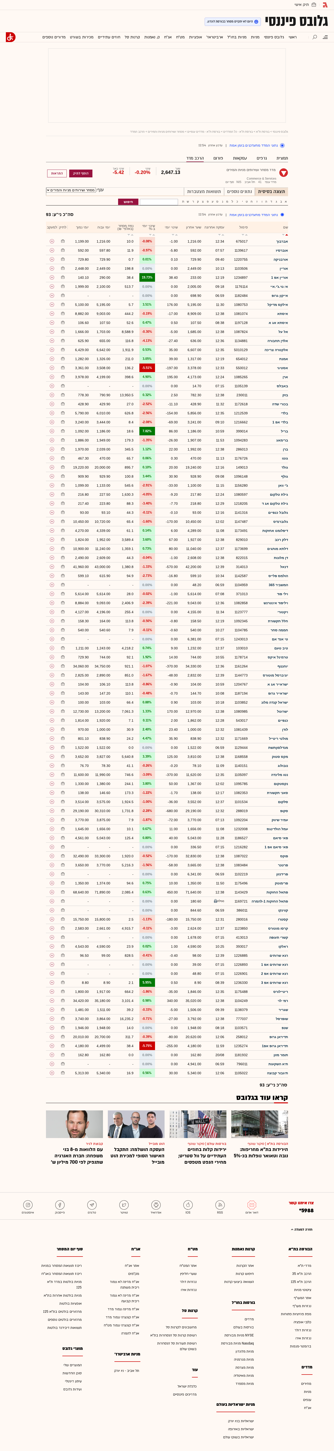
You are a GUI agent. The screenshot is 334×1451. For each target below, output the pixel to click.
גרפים (262, 158)
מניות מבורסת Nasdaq (237, 1343)
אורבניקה (281, 259)
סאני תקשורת (277, 793)
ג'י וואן (283, 485)
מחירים (306, 1383)
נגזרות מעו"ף (302, 1306)
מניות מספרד (244, 1383)
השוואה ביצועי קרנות (239, 1281)
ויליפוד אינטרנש (276, 603)
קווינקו (283, 910)
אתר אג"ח (132, 1265)
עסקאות (240, 158)
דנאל (284, 567)
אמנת (283, 359)
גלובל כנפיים (278, 513)
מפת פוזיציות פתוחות (296, 1314)
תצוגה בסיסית (271, 191)
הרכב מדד (195, 158)
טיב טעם (281, 648)
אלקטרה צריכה (276, 350)
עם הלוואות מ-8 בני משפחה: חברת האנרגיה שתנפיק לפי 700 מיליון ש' (77, 1155)
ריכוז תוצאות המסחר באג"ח (61, 1273)
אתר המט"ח (188, 1265)
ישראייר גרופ (278, 693)
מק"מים (133, 1273)
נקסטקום (281, 784)
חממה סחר (279, 630)
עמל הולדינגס (277, 829)
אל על (283, 332)
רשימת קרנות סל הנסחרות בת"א (173, 1335)
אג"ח (307, 1408)
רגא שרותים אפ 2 (274, 974)
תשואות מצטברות (204, 191)
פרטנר (283, 865)
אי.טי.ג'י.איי (279, 287)
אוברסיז (282, 250)
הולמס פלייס (278, 576)
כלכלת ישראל (187, 1386)
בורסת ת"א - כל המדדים (238, 131)
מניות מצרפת (244, 1367)
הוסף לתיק (81, 173)
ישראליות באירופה (241, 1429)
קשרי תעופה (278, 937)
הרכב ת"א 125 (301, 1281)
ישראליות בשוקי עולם (238, 1437)
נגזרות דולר (303, 1330)
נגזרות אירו (303, 1338)
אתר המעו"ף (302, 1298)
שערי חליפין (188, 1273)
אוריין (284, 268)
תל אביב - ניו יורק (126, 1370)
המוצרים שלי (73, 1365)
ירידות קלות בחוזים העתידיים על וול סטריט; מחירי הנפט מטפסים (202, 1155)
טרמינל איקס (278, 657)
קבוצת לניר (94, 1143)
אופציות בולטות (70, 1303)
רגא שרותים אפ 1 (274, 965)
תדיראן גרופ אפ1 (275, 1046)
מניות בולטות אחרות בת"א (63, 1295)
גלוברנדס (280, 522)
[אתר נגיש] (11, 37)
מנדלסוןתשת (278, 748)
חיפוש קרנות (245, 1273)
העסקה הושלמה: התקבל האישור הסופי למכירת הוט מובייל (138, 1155)
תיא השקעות (278, 1064)
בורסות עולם (216, 1143)
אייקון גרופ (280, 296)
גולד (284, 467)
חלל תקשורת (278, 621)
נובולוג (283, 766)
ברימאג (282, 440)
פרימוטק (281, 883)
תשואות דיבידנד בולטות (64, 1327)
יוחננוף (283, 666)
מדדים (249, 1319)
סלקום (283, 802)
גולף (284, 476)
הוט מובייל (157, 1143)
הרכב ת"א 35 (301, 1273)
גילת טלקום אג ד (275, 503)
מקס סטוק (280, 757)
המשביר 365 (278, 585)
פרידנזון (282, 874)
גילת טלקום (279, 494)
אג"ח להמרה (130, 1333)
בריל (284, 431)
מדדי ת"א (304, 1265)
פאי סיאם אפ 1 (276, 847)
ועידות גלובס (72, 1389)
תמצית (282, 158)
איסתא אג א (278, 323)
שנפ (285, 1028)
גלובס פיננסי (296, 21)
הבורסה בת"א (277, 1143)
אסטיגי (282, 368)
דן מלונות (281, 558)
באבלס (282, 386)
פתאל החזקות (277, 892)
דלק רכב (281, 540)
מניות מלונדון (244, 1351)
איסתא (282, 314)
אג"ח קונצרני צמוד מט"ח (121, 1325)
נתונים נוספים (239, 191)
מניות (307, 1391)
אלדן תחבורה (277, 341)
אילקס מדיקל (277, 305)
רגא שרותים (279, 955)
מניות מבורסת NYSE (239, 1335)
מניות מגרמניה (244, 1359)
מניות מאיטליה (244, 1375)
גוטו (285, 458)
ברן (285, 449)
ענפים (307, 1399)
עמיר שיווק (280, 820)
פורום (218, 158)
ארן (285, 377)
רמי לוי (283, 1001)
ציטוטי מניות (302, 1290)
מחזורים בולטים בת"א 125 (62, 1311)
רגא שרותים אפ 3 (274, 983)
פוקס (284, 856)
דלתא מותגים (277, 549)
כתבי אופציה (302, 1322)
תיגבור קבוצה (277, 1073)
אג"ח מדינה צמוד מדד (123, 1309)
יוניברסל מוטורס (275, 675)
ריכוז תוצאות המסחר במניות (61, 1265)
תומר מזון (281, 1055)
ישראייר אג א (277, 684)
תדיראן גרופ (278, 1037)
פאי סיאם (280, 838)
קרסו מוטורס (278, 928)
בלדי (284, 413)
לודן (285, 729)
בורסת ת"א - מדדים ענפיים (203, 131)
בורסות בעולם (243, 1327)
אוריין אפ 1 (279, 277)
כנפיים (283, 720)
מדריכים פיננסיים (185, 1394)
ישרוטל (282, 711)
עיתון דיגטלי (73, 1381)
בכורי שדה (280, 404)
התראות (57, 173)
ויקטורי (283, 612)
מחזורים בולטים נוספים (65, 1319)
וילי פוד (282, 594)
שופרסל (282, 1019)
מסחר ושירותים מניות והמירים (166, 131)
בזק (285, 395)
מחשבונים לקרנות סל (181, 1327)
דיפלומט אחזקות (275, 531)
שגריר (283, 1010)
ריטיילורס (280, 992)
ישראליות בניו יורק (241, 1421)
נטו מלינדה (279, 775)
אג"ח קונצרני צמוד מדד (122, 1317)
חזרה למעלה (302, 1229)
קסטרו (283, 919)
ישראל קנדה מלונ (274, 702)
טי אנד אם (280, 639)
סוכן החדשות (72, 1373)
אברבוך (282, 241)
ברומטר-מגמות (300, 1346)
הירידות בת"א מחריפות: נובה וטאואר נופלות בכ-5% (261, 1152)
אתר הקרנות (245, 1265)
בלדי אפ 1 (280, 422)
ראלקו (283, 946)
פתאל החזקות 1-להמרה (270, 901)
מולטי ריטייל (278, 739)
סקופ (284, 811)
